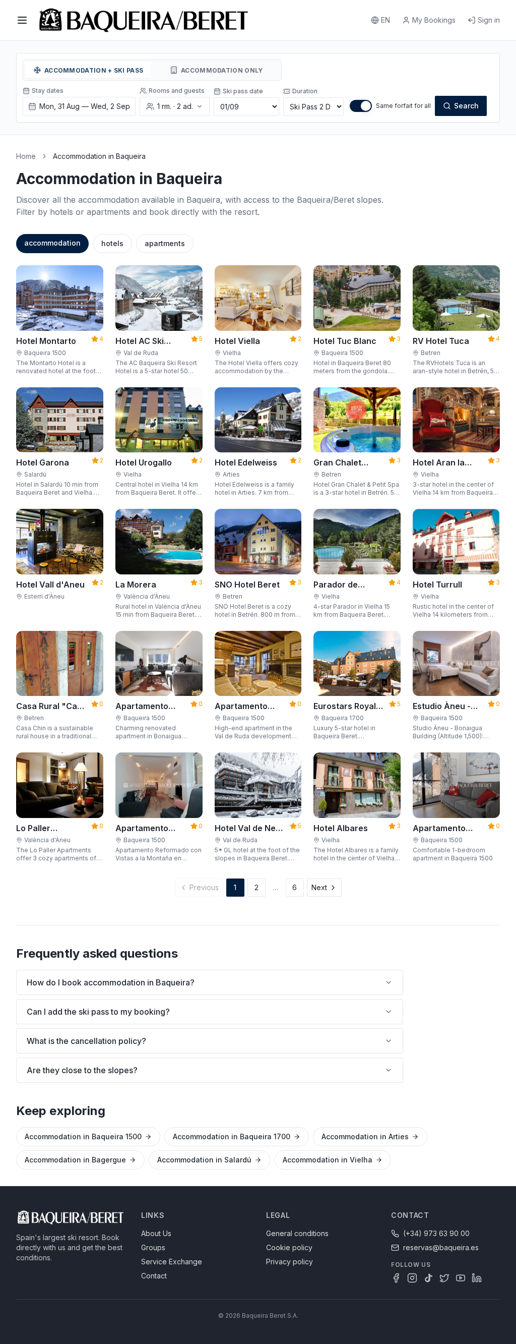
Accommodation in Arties (365, 1136)
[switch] (361, 106)
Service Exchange (171, 1261)
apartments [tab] (165, 243)
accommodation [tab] (52, 243)
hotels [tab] (112, 243)
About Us (156, 1233)
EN (385, 20)
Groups (153, 1247)
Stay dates (47, 90)
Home (26, 156)
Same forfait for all (403, 105)
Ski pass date (243, 91)
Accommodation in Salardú (204, 1159)
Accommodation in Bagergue (75, 1159)
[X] (444, 1278)
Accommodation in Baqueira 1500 (83, 1136)
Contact (154, 1275)
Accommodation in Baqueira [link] (99, 156)
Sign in (489, 20)
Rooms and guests (177, 90)
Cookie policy (289, 1247)
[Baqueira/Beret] (143, 20)
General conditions (297, 1233)
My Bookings (434, 20)
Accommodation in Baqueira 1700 (231, 1136)
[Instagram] (412, 1278)
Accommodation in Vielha (327, 1159)
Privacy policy (289, 1261)
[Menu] (22, 20)
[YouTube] (461, 1278)
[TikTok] (428, 1278)
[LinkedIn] (477, 1278)
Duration (304, 91)
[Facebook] (396, 1278)
